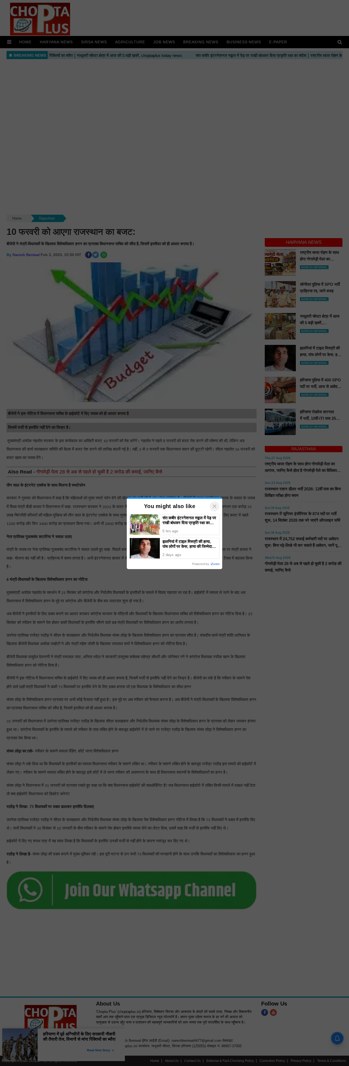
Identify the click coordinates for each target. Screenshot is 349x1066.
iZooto (215, 564)
